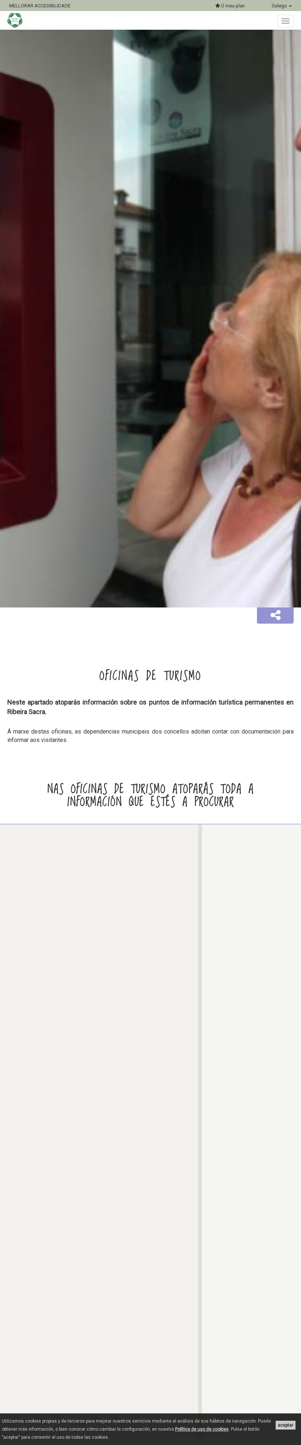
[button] (275, 615)
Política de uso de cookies (202, 1429)
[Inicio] (18, 20)
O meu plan (232, 5)
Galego (280, 5)
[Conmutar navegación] (286, 21)
